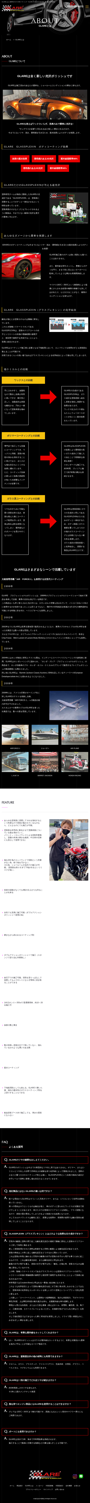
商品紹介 (20, 1486)
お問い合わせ (59, 1489)
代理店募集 (49, 1486)
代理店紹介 (59, 1486)
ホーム (8, 40)
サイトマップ (48, 1489)
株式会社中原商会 (39, 1498)
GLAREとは (29, 1486)
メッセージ (39, 1486)
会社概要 (69, 1486)
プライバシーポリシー (33, 1489)
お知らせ (77, 1486)
